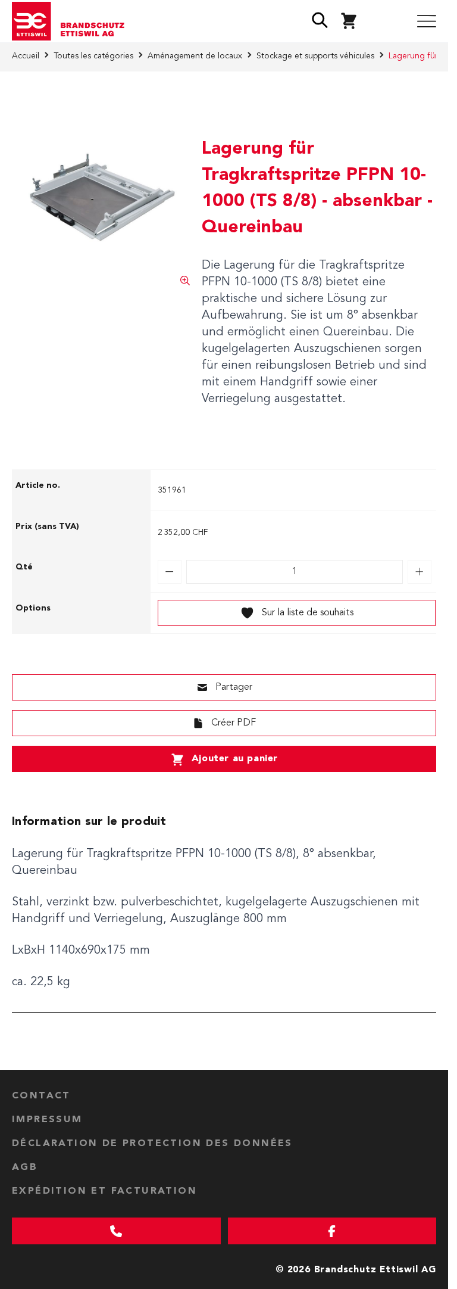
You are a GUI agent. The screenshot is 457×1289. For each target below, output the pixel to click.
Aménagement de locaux (195, 56)
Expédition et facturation (104, 1191)
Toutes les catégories (93, 56)
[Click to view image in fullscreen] (101, 196)
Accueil (25, 56)
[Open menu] (426, 21)
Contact (41, 1096)
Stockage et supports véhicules (315, 56)
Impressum (47, 1120)
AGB (24, 1167)
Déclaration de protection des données (152, 1143)
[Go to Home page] (72, 21)
